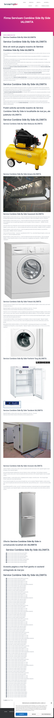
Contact (30, 5)
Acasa (24, 2)
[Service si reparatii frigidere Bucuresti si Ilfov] (10, 4)
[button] (51, 703)
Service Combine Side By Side (9, 35)
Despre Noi (31, 2)
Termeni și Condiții (45, 5)
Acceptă (21, 714)
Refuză (34, 714)
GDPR (36, 5)
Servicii (38, 2)
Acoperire (46, 2)
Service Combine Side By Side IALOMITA (19, 37)
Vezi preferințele (46, 714)
